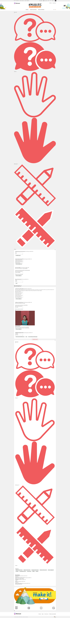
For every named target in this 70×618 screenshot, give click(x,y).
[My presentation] (35, 318)
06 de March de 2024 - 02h (27, 288)
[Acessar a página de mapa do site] (54, 0)
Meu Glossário (41, 9)
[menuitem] (16, 0)
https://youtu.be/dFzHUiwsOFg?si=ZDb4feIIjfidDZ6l (22, 270)
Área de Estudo (33, 9)
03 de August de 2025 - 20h (28, 259)
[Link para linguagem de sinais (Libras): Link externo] (56, 0)
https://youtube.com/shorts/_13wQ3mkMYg (21, 305)
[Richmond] (17, 3)
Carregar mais (35, 339)
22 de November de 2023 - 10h (28, 332)
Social (27, 9)
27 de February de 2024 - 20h (27, 302)
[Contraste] (52, 0)
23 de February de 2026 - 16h (29, 251)
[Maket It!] (35, 596)
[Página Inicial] (35, 5)
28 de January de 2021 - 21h (26, 583)
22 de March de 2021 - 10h (23, 575)
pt (55, 9)
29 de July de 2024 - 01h (24, 279)
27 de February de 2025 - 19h (25, 267)
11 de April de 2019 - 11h (28, 577)
